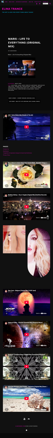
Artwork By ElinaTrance (21, 1)
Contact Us (45, 1)
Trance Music (12, 87)
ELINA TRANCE (12, 8)
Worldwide (11, 90)
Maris (19, 85)
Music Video (11, 1)
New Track (11, 86)
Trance (33, 86)
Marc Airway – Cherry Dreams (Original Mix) (22, 98)
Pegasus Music (26, 86)
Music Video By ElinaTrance (29, 85)
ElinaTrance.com (20, 426)
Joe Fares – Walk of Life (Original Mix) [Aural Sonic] (24, 101)
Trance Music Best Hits (22, 87)
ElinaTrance (13, 50)
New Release (41, 85)
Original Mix (18, 86)
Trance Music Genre (35, 87)
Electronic (14, 85)
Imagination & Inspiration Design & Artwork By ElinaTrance (17, 153)
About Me (31, 1)
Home (6, 1)
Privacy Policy (38, 1)
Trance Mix (39, 86)
